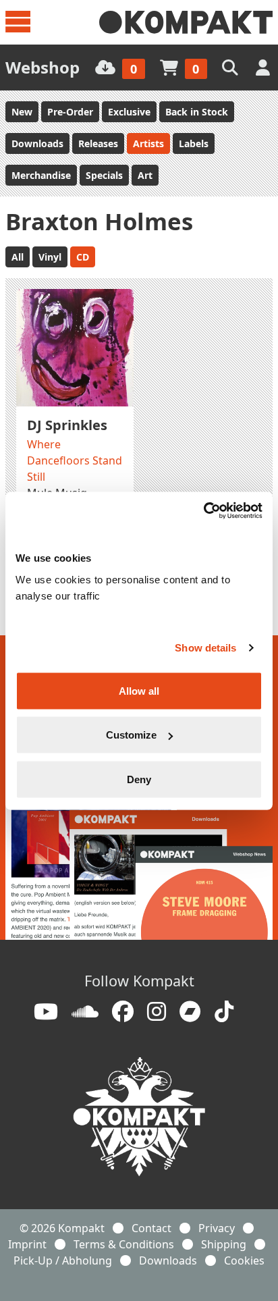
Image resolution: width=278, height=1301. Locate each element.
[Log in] (264, 67)
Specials (104, 175)
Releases (98, 143)
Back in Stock (196, 111)
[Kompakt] (186, 22)
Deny (139, 779)
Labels (193, 143)
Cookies (244, 1260)
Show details (205, 648)
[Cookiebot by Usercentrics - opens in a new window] (203, 510)
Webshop (42, 67)
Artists (148, 143)
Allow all (139, 690)
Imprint (27, 1244)
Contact (151, 1228)
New (21, 111)
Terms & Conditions (124, 1244)
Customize (131, 735)
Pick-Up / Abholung (62, 1260)
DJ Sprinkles (67, 425)
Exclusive (129, 111)
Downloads (37, 143)
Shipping (223, 1244)
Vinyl (49, 256)
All (17, 256)
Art (145, 175)
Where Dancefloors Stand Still (74, 460)
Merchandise (41, 175)
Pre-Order (70, 111)
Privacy (216, 1228)
